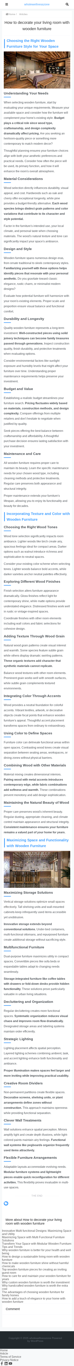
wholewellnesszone (37, 4)
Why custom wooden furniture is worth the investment (36, 1282)
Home (11, 14)
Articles (23, 14)
